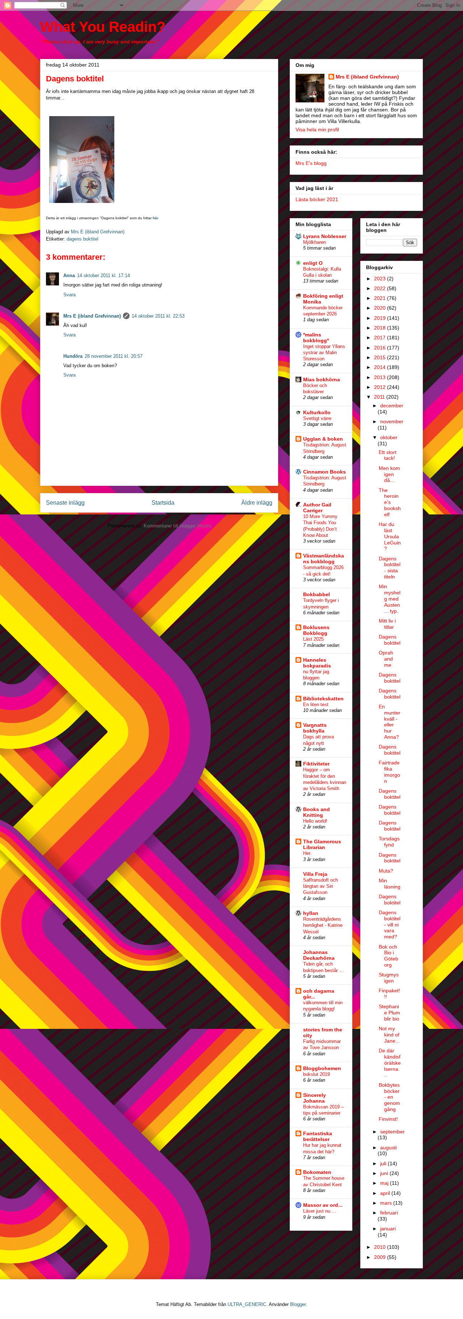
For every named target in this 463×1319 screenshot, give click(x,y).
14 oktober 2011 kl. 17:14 (103, 275)
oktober (389, 437)
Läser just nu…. (319, 1211)
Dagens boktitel (389, 640)
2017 (380, 337)
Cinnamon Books (324, 472)
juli (384, 1163)
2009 (380, 1257)
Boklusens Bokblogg (316, 630)
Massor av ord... (323, 1205)
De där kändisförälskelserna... (390, 1063)
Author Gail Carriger (317, 507)
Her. (307, 853)
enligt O (313, 263)
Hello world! (315, 821)
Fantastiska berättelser (317, 1136)
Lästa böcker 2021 (317, 199)
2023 (380, 278)
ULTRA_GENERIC (247, 1304)
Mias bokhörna (321, 379)
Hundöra (72, 356)
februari (389, 1213)
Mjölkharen (314, 242)
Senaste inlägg (65, 503)
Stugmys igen (389, 978)
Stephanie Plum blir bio (389, 1013)
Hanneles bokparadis (317, 663)
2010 (380, 1247)
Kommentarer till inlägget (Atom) (177, 526)
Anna (69, 275)
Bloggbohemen (322, 1068)
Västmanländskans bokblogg (323, 558)
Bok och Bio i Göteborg (388, 956)
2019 (380, 318)
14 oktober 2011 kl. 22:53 (158, 316)
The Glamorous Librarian (322, 844)
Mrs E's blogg (311, 163)
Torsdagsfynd (389, 842)
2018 (380, 328)
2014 (380, 367)
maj (385, 1183)
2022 (380, 288)
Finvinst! (388, 1119)
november (391, 421)
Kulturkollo (317, 412)
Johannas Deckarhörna (319, 955)
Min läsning (389, 884)
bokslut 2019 (316, 1074)
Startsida (163, 503)
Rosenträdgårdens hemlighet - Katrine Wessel (323, 925)
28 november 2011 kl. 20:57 (114, 356)
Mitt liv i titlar (387, 624)
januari (388, 1228)
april (385, 1193)
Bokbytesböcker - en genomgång (389, 1097)
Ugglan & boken (323, 439)
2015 (380, 357)
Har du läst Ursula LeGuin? (390, 536)
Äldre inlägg (256, 503)
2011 (380, 397)
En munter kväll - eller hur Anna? (389, 722)
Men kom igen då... (389, 474)
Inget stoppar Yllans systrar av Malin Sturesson (324, 353)
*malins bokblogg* (316, 337)
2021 (380, 298)
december (391, 405)
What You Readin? (102, 27)
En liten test (315, 704)
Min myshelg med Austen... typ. (389, 599)
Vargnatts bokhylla (315, 728)
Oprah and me (386, 659)
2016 (380, 348)
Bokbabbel (316, 594)
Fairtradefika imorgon (389, 772)
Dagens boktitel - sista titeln (389, 568)
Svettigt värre (317, 418)
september (392, 1131)
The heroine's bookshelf (390, 502)
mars (386, 1203)
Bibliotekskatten (323, 698)
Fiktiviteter (316, 764)
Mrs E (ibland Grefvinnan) (92, 316)
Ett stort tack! (387, 455)
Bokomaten (317, 1172)
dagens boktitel (82, 239)
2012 (380, 387)
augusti (388, 1147)
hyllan (310, 913)
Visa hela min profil (317, 129)
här (155, 218)
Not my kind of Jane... (389, 1035)
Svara (69, 294)
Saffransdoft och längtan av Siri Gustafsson (320, 886)
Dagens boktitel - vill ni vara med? (389, 924)
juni (385, 1173)
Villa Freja (315, 874)
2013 (380, 377)
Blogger (298, 1304)
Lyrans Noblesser (324, 236)
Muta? (386, 871)
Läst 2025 (313, 639)
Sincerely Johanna (314, 1098)
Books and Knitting (316, 812)
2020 (380, 308)
